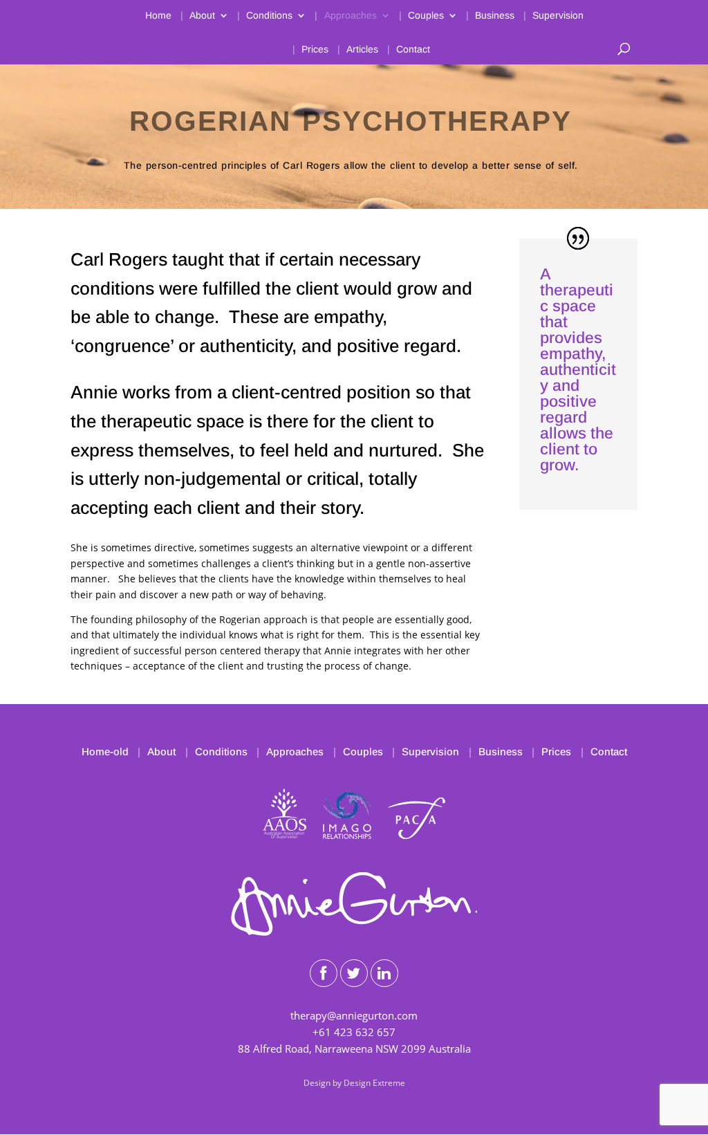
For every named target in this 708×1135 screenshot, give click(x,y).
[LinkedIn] (384, 973)
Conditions (269, 15)
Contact (413, 49)
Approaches (350, 15)
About (202, 15)
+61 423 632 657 (354, 1032)
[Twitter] (354, 973)
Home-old (105, 751)
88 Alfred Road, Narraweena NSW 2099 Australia (354, 1048)
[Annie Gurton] (353, 932)
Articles (362, 49)
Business (494, 15)
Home (158, 15)
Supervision (558, 15)
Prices (314, 49)
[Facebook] (323, 973)
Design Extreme (374, 1083)
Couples (426, 15)
